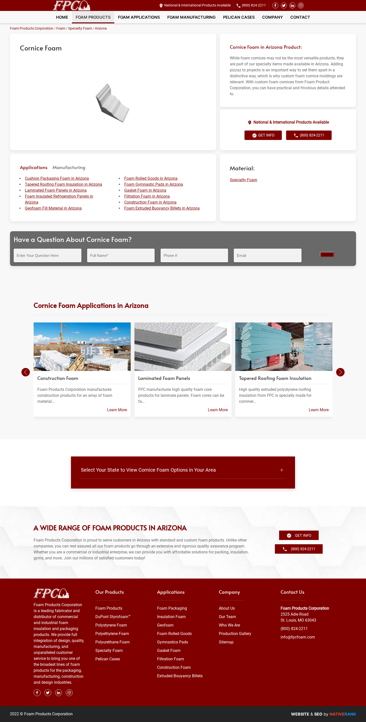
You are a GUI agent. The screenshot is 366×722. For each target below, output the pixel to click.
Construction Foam (174, 667)
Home (62, 17)
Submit (327, 254)
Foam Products (93, 17)
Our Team (227, 616)
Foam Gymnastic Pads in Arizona (153, 184)
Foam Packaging (172, 608)
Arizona (101, 28)
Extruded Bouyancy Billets (180, 676)
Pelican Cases (239, 17)
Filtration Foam (170, 659)
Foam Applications (139, 17)
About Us (227, 608)
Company (272, 17)
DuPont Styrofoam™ (113, 616)
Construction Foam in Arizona (150, 202)
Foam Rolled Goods (174, 633)
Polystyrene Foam (111, 625)
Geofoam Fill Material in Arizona (53, 208)
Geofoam (165, 625)
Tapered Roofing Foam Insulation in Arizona (63, 184)
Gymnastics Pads (172, 642)
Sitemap (226, 642)
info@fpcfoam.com (298, 637)
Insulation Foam (171, 616)
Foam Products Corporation (31, 28)
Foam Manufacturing (191, 17)
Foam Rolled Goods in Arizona (151, 178)
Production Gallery (235, 633)
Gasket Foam (169, 650)
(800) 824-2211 (254, 5)
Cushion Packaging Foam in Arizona (57, 178)
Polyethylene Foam (112, 633)
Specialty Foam (80, 28)
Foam (60, 28)
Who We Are (229, 625)
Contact (300, 17)
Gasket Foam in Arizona (145, 190)
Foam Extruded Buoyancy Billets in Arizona (162, 208)
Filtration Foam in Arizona (147, 196)
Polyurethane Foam (112, 642)
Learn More (117, 409)
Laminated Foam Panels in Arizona (56, 190)
